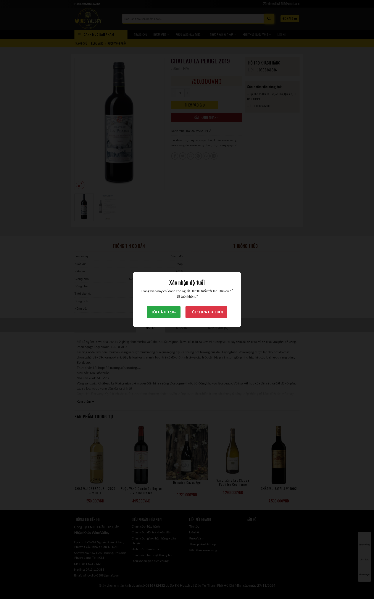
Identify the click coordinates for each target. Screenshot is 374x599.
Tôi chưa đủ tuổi (206, 312)
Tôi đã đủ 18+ (163, 312)
